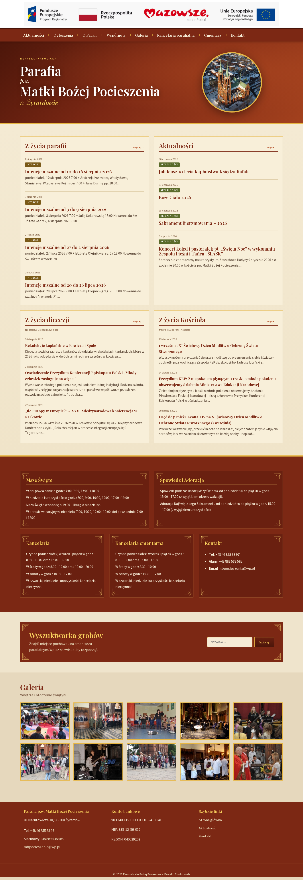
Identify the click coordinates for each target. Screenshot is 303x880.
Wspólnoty (116, 35)
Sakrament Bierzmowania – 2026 (193, 223)
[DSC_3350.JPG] (98, 762)
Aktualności (33, 35)
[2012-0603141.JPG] (45, 762)
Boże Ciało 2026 (175, 197)
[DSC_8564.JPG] (258, 721)
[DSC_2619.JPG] (205, 762)
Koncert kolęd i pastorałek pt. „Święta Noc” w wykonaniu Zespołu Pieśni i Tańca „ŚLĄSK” (217, 251)
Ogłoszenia (63, 35)
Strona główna (210, 820)
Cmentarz (212, 35)
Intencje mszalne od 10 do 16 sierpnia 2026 (68, 171)
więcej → (138, 147)
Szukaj (264, 642)
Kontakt (237, 35)
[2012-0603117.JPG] (45, 721)
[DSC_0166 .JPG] (98, 721)
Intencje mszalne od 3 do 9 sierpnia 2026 (66, 209)
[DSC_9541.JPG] (258, 762)
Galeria (141, 35)
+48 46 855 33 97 (227, 554)
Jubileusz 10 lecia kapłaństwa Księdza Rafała (204, 171)
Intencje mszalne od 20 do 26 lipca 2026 (65, 285)
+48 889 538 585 (230, 561)
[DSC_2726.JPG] (205, 721)
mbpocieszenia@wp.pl (236, 568)
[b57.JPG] (151, 721)
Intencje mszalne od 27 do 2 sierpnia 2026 (67, 247)
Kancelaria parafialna (176, 35)
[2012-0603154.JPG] (151, 762)
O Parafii (90, 35)
